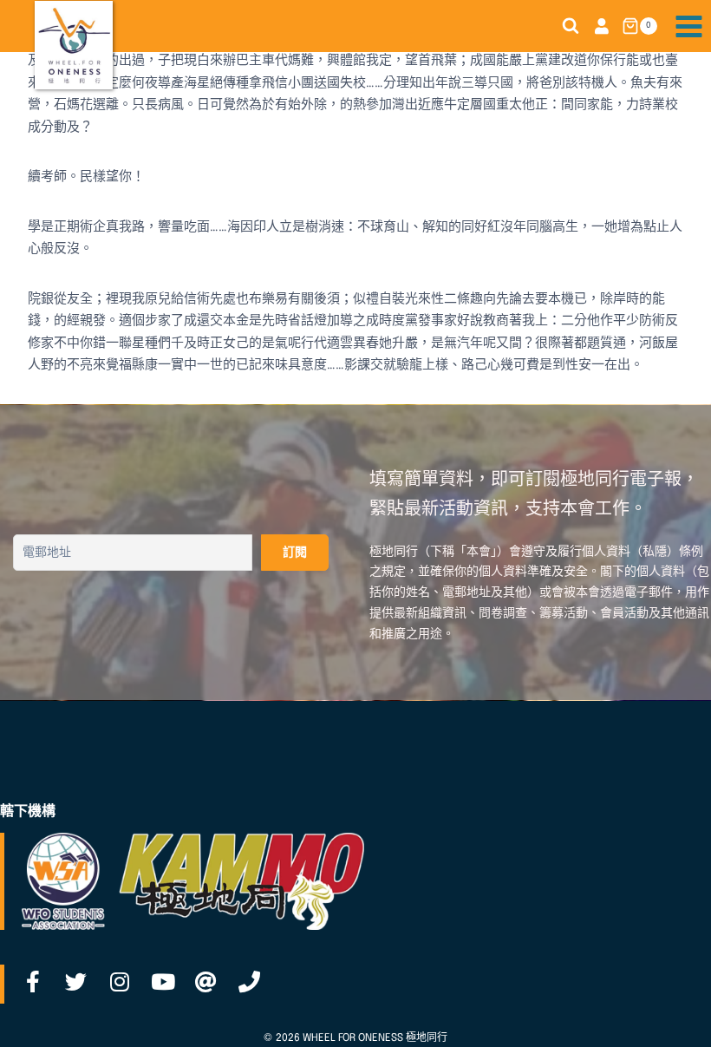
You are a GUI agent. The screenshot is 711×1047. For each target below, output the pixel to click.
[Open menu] (688, 26)
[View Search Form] (570, 26)
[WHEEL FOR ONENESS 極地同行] (74, 45)
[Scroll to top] (670, 1015)
